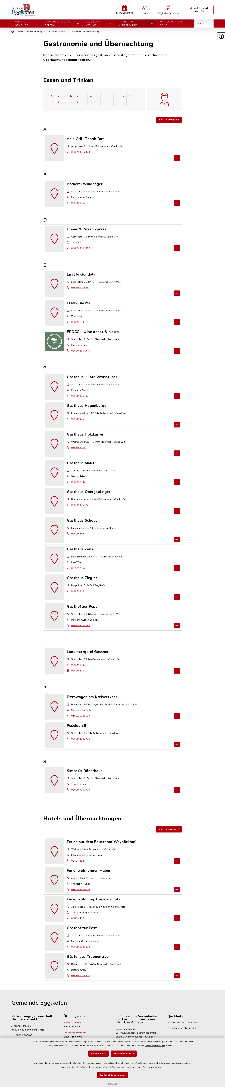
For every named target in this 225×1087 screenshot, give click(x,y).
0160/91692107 (80, 715)
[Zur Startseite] (12, 31)
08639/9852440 (80, 152)
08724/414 (77, 860)
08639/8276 (78, 447)
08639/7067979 (80, 789)
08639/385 (77, 418)
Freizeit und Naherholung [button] (128, 23)
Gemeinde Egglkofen (39, 1003)
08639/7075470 (80, 975)
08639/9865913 (80, 248)
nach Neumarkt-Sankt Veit (202, 10)
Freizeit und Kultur (56, 31)
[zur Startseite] (23, 9)
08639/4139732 (80, 738)
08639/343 (77, 533)
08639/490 (77, 670)
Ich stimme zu (98, 1053)
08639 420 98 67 (81, 350)
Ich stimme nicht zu (124, 1053)
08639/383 (77, 591)
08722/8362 (78, 568)
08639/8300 (78, 665)
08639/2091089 (80, 625)
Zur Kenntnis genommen (112, 1075)
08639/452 (77, 918)
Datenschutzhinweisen (155, 1046)
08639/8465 (78, 203)
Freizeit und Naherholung (30, 31)
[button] (221, 36)
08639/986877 (80, 505)
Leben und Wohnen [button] (93, 23)
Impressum (112, 1084)
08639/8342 (78, 482)
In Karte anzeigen (168, 119)
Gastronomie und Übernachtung (84, 31)
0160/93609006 (80, 889)
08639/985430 (80, 395)
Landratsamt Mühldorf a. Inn (184, 1028)
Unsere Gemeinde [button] (21, 23)
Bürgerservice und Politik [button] (58, 23)
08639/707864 (80, 287)
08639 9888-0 (24, 1035)
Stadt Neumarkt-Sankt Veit (184, 1022)
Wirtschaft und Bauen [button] (171, 23)
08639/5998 (78, 322)
